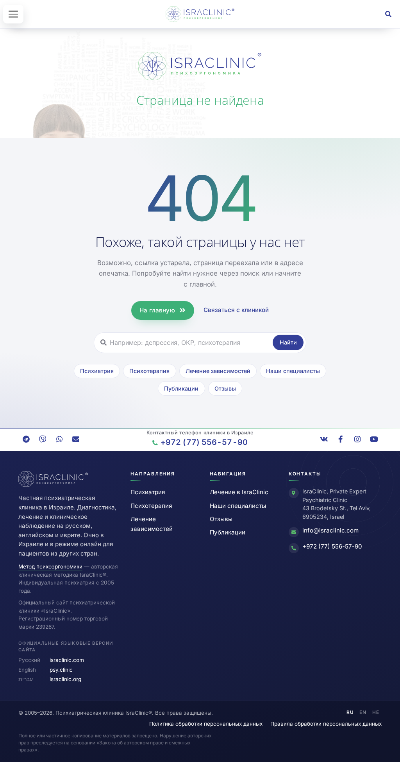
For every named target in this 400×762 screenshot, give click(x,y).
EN (362, 712)
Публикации (181, 388)
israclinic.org (65, 679)
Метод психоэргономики (50, 566)
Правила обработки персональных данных (326, 724)
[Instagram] (357, 439)
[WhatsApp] (59, 439)
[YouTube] (374, 439)
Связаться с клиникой (236, 310)
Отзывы (225, 388)
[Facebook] (340, 439)
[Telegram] (26, 439)
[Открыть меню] (13, 14)
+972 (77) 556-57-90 (332, 546)
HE (375, 712)
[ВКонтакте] (324, 439)
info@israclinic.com (330, 530)
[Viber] (42, 439)
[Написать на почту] (76, 439)
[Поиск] (388, 14)
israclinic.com (67, 660)
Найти (288, 342)
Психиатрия (97, 371)
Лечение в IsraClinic (239, 492)
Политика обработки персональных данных (205, 724)
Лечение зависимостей (218, 371)
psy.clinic (61, 670)
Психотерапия (149, 371)
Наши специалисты (293, 371)
